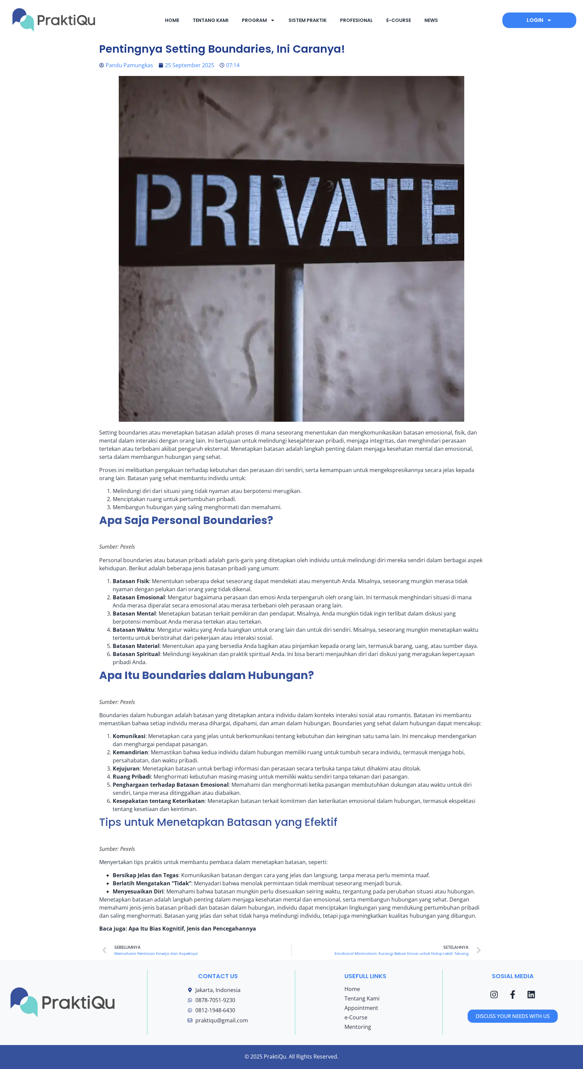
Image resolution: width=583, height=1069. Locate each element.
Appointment (361, 1008)
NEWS (431, 20)
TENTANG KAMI (210, 20)
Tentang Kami (362, 998)
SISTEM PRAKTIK (307, 20)
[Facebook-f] (512, 994)
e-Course (355, 1017)
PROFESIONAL (356, 20)
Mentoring (357, 1027)
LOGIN (535, 20)
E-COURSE (398, 20)
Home (352, 989)
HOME (172, 20)
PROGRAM (254, 20)
